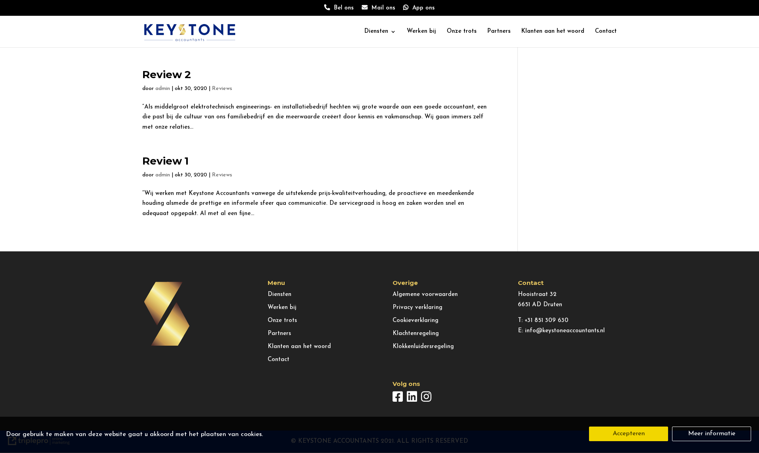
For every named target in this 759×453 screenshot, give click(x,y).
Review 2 (166, 74)
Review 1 (165, 161)
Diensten (376, 31)
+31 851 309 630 (546, 321)
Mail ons (381, 8)
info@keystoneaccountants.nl (565, 331)
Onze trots (462, 31)
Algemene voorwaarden (425, 295)
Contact (606, 31)
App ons (421, 8)
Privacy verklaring (417, 308)
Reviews (222, 89)
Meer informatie (711, 434)
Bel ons (342, 8)
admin (162, 89)
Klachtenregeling (416, 334)
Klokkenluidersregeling (423, 347)
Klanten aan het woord (552, 31)
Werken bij (421, 31)
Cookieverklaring (415, 321)
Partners (499, 31)
